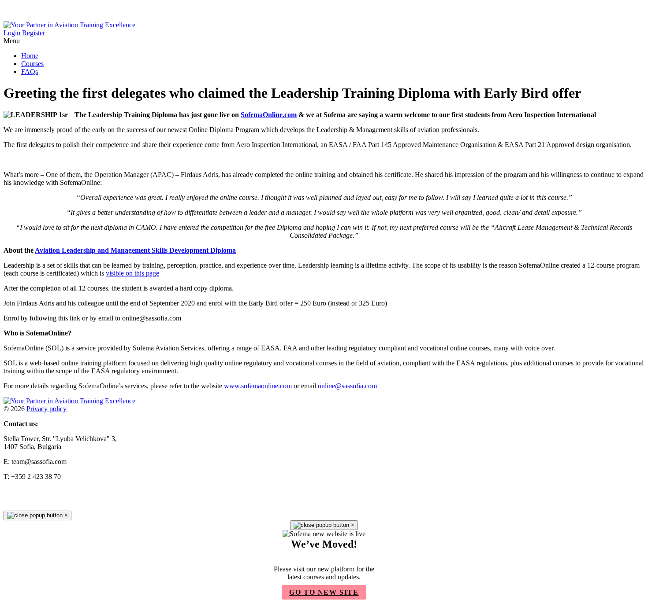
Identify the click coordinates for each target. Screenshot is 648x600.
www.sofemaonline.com (258, 386)
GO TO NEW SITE (323, 592)
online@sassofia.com (347, 386)
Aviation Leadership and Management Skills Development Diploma (135, 250)
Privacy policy (46, 408)
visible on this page (132, 273)
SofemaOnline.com (269, 114)
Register (33, 33)
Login (12, 33)
